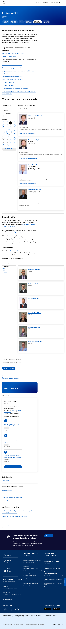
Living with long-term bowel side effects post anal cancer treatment (12, 456)
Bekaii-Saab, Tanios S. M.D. (35, 269)
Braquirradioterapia (7, 490)
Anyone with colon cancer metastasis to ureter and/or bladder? (10, 440)
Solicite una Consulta (8, 16)
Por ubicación (5, 110)
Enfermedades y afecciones (10, 7)
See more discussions (13, 467)
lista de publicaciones (16, 251)
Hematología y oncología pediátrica (12, 76)
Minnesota (4, 272)
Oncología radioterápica (9, 85)
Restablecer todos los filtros (9, 149)
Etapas (21, 21)
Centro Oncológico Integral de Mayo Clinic (19, 232)
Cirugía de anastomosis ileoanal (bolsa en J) (12, 497)
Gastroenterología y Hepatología (11, 68)
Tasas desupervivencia (29, 22)
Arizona (3, 268)
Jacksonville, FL (8, 116)
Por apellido (4, 119)
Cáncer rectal (10, 13)
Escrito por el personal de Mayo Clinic (11, 359)
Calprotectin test (6, 494)
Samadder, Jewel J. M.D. (34, 327)
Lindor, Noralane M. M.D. (34, 312)
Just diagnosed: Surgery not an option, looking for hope (11, 425)
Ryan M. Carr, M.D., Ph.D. (34, 140)
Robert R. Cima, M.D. (33, 164)
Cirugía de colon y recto (9, 56)
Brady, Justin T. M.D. (33, 284)
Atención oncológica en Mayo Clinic (13, 53)
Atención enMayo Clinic (46, 22)
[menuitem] (6, 22)
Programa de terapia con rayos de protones (15, 88)
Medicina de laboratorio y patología (12, 79)
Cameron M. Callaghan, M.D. (35, 115)
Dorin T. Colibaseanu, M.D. (34, 189)
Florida (3, 270)
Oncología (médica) (8, 82)
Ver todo (4, 274)
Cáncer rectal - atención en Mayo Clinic (11, 362)
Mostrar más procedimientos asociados (11, 501)
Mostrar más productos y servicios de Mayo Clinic (14, 516)
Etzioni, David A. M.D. (33, 298)
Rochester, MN (8, 113)
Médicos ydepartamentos (37, 22)
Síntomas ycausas (6, 22)
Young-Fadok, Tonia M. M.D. (35, 341)
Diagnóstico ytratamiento (14, 22)
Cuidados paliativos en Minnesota (12, 65)
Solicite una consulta (9, 368)
